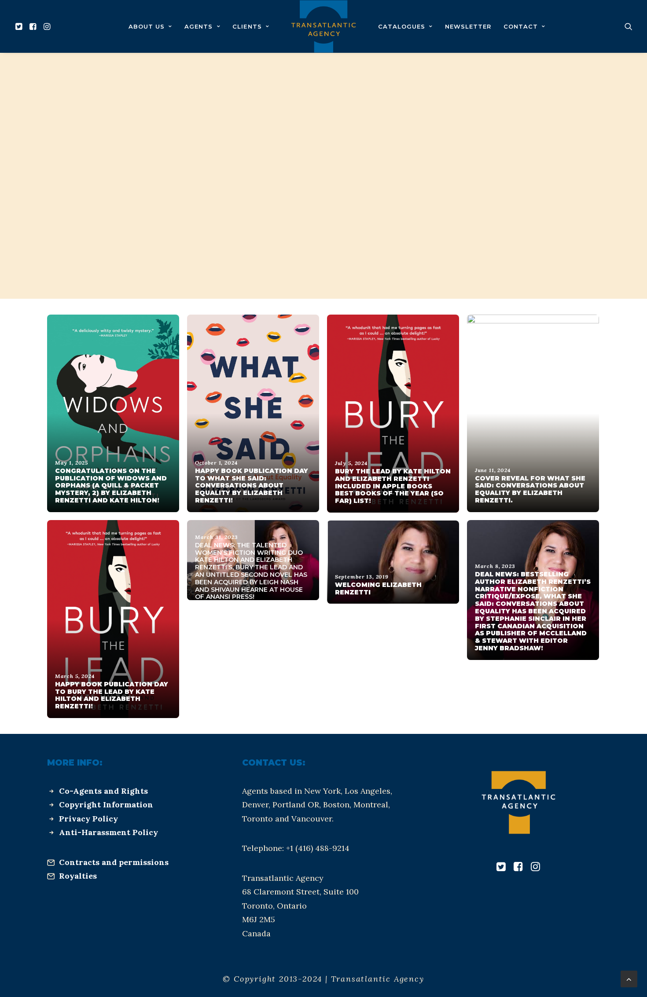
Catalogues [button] (401, 26)
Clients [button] (246, 26)
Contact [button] (521, 26)
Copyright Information (106, 804)
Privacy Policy (88, 819)
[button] (20, 26)
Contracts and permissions (114, 862)
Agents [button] (198, 26)
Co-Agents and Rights (103, 791)
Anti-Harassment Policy (108, 832)
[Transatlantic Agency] (323, 26)
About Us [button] (147, 26)
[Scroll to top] (629, 978)
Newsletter (468, 26)
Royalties (78, 876)
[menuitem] (20, 26)
